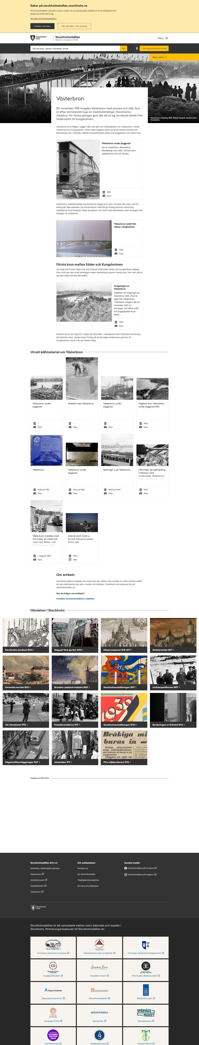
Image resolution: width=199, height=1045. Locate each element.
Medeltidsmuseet (37, 880)
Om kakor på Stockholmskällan (43, 19)
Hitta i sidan (158, 57)
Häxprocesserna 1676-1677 (117, 649)
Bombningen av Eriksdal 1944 (167, 724)
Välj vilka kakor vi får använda (74, 26)
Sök (123, 48)
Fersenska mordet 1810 (17, 687)
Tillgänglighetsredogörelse (88, 880)
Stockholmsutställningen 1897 (119, 687)
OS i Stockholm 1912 (15, 724)
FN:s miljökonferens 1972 (116, 762)
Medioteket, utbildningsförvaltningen (45, 868)
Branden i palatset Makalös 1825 (71, 687)
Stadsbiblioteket (37, 886)
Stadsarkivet (35, 892)
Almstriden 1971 (62, 762)
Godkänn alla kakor (42, 26)
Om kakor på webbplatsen (88, 886)
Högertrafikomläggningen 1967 (21, 762)
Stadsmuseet (35, 874)
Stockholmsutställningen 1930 (119, 724)
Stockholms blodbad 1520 (19, 649)
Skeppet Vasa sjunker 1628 (68, 649)
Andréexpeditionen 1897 (165, 687)
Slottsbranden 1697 (162, 649)
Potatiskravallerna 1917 (66, 724)
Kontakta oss (82, 868)
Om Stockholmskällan (86, 874)
